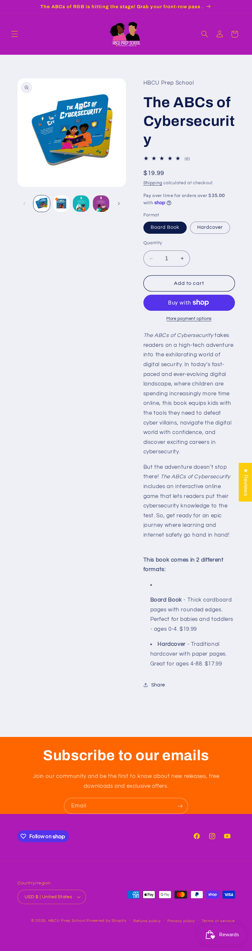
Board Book (165, 227)
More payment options (189, 319)
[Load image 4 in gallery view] (101, 203)
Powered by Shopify (106, 920)
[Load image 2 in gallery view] (61, 203)
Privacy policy (181, 921)
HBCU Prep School (67, 920)
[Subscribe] (180, 806)
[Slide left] (24, 203)
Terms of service (218, 921)
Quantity (152, 243)
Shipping (152, 183)
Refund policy (147, 921)
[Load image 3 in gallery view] (81, 203)
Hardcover (210, 227)
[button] (14, 34)
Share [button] (158, 685)
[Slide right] (119, 203)
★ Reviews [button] (246, 482)
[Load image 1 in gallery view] (41, 203)
